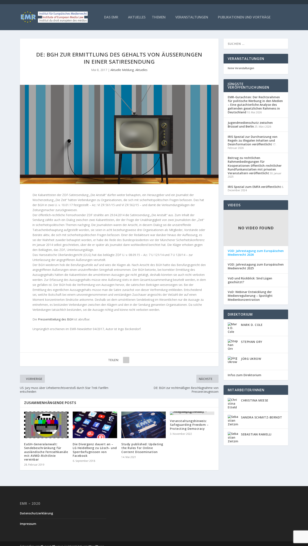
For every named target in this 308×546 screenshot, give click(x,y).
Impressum (28, 524)
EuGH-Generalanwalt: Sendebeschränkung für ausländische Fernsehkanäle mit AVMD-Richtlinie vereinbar (46, 451)
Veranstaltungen (191, 17)
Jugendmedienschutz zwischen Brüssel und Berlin (250, 124)
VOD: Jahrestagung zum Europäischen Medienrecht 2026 (256, 253)
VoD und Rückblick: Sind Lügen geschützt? (250, 280)
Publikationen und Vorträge (244, 17)
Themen (159, 17)
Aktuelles (137, 17)
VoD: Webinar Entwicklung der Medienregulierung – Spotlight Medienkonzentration (250, 295)
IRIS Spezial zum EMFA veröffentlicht (254, 187)
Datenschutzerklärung (36, 513)
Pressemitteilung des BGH (55, 319)
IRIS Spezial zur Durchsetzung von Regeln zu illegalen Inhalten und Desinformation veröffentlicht (252, 140)
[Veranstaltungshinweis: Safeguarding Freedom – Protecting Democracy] (192, 413)
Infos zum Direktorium (244, 375)
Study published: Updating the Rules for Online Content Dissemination (142, 448)
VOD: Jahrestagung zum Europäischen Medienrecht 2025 (256, 266)
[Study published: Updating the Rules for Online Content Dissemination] (143, 425)
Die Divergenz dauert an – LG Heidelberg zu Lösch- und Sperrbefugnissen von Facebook (95, 450)
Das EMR (111, 17)
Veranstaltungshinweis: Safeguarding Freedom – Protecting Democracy (189, 424)
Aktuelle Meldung (122, 70)
